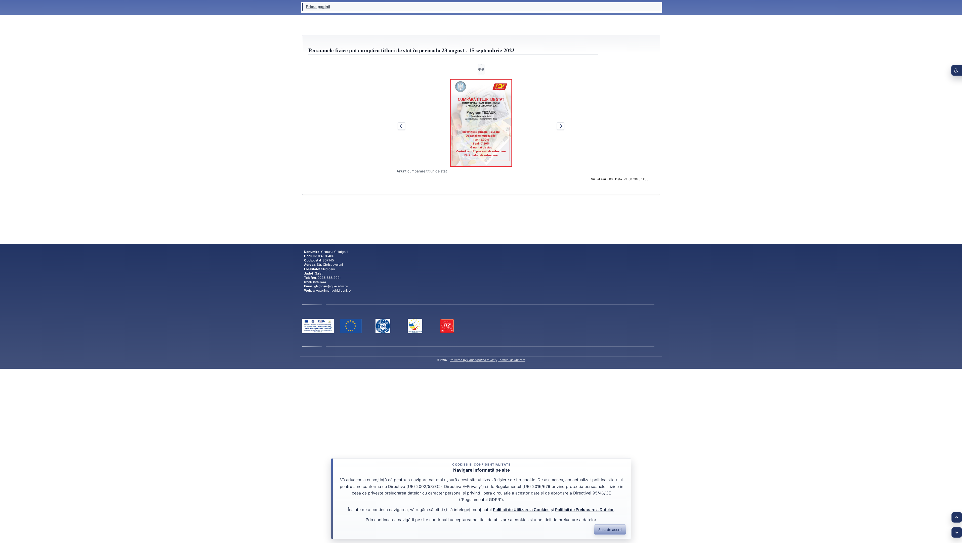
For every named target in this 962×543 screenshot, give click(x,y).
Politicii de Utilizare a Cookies (521, 509)
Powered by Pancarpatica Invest (472, 360)
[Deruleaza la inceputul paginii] (956, 517)
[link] (318, 326)
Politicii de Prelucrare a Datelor (584, 509)
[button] (481, 123)
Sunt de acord (610, 529)
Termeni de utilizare (511, 360)
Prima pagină (318, 7)
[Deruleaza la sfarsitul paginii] (956, 532)
